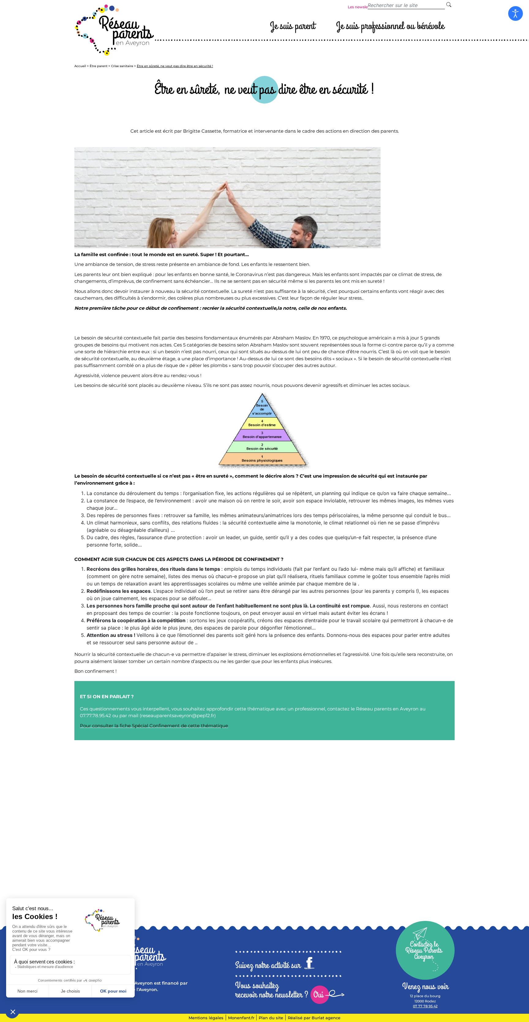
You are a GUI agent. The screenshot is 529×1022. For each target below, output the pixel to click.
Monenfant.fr (242, 1017)
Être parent (98, 66)
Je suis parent (292, 26)
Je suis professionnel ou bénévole (390, 26)
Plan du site (271, 1017)
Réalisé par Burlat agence (314, 1017)
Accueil (80, 66)
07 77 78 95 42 (425, 1006)
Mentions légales (206, 1017)
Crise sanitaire (122, 66)
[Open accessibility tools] (515, 13)
